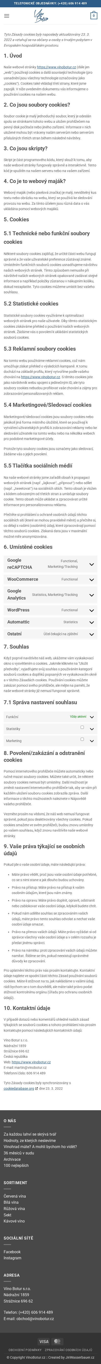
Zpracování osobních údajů (68, 1350)
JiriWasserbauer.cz (79, 1357)
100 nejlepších (16, 1165)
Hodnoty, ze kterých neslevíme (30, 1140)
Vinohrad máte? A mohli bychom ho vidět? (40, 1146)
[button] (7, 16)
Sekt (7, 1215)
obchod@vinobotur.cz (35, 1318)
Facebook (12, 1252)
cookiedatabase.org (19, 1088)
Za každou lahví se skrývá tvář (30, 1134)
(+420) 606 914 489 (72, 3)
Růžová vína (14, 1208)
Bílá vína (11, 1202)
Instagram (12, 1258)
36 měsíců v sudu (19, 1153)
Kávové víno (14, 1221)
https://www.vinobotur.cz (56, 67)
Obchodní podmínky (25, 1350)
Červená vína (15, 1196)
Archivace (12, 1159)
